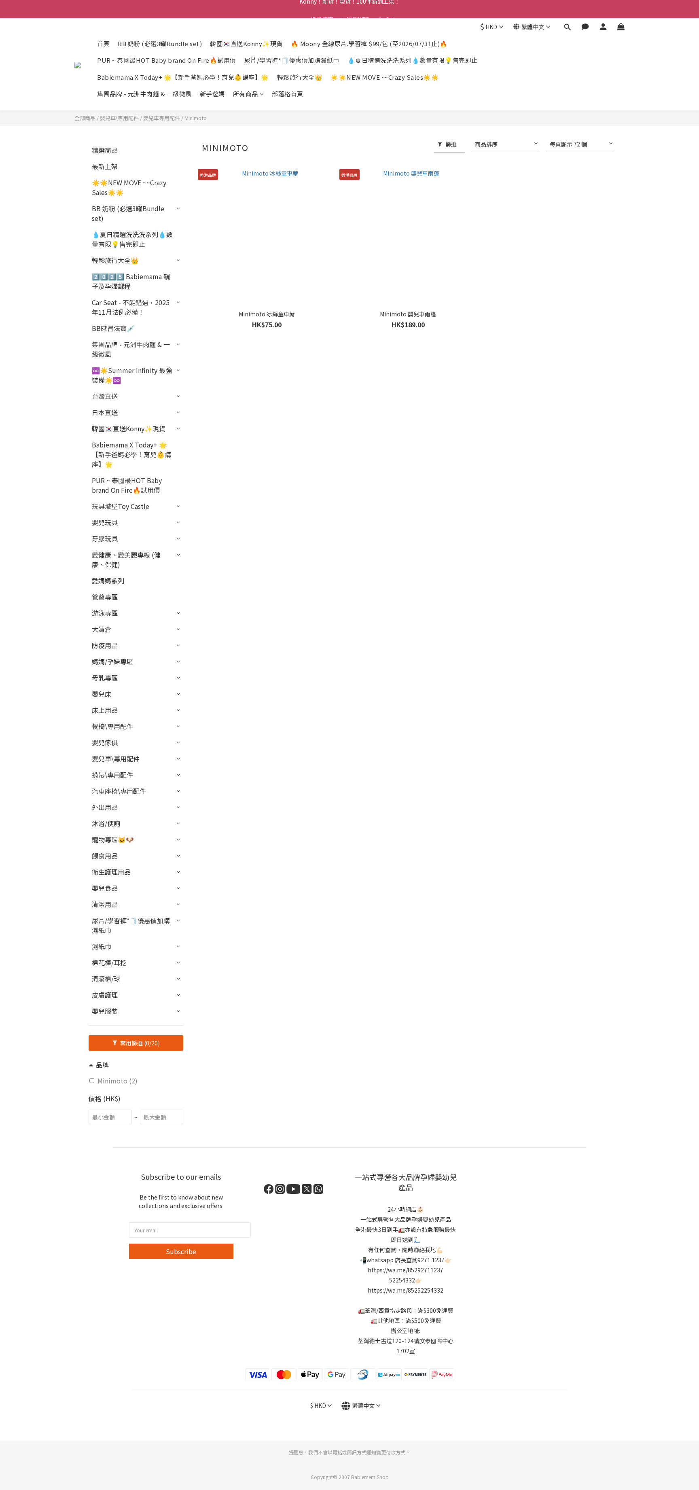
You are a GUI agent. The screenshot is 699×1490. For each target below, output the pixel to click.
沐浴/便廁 (106, 823)
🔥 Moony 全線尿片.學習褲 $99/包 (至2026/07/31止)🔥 (369, 43)
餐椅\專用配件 (112, 726)
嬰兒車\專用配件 (119, 118)
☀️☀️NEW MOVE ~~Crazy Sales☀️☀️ (384, 77)
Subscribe (181, 1251)
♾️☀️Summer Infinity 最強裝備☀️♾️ (132, 375)
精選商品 (105, 150)
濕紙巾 (101, 946)
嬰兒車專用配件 (161, 118)
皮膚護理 (105, 995)
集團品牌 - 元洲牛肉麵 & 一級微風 (144, 93)
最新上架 (105, 166)
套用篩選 (139, 1043)
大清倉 (101, 629)
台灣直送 (105, 396)
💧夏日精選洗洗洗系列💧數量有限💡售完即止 (412, 60)
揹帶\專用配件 (112, 775)
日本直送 (105, 412)
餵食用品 (105, 856)
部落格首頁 (287, 93)
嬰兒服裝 (105, 1011)
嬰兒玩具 (105, 522)
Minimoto (195, 118)
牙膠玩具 (105, 538)
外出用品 (105, 807)
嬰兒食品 (105, 888)
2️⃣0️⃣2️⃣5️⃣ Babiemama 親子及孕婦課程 (131, 281)
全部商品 (84, 118)
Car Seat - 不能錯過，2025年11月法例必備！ (130, 307)
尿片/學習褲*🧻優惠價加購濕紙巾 (291, 60)
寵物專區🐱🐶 (113, 839)
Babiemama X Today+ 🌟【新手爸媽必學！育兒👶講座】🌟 (183, 77)
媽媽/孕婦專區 (112, 661)
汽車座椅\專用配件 (119, 791)
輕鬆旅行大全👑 (300, 77)
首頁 (103, 43)
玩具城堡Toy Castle (120, 506)
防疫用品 (105, 645)
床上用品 (105, 710)
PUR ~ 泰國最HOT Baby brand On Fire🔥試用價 (166, 60)
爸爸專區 (105, 597)
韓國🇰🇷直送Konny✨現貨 (246, 43)
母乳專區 (105, 677)
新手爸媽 (212, 93)
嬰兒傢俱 (105, 742)
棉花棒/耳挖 (109, 962)
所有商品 (245, 93)
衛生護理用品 (111, 872)
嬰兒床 (101, 694)
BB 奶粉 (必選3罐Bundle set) (160, 43)
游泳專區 (105, 613)
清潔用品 (105, 904)
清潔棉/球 (106, 978)
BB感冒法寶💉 (113, 328)
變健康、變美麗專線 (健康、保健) (126, 559)
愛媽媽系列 (108, 580)
